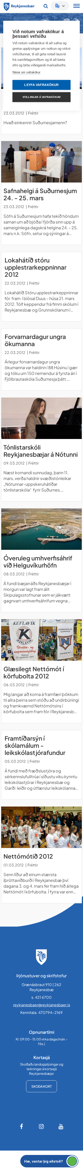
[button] (49, 1161)
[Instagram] (41, 1126)
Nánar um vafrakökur (26, 72)
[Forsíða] (19, 6)
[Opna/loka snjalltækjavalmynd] (76, 6)
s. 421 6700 (41, 997)
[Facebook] (22, 1126)
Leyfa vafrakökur (41, 85)
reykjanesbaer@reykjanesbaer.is (41, 1004)
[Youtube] (61, 1126)
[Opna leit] (46, 6)
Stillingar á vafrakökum (42, 97)
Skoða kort (41, 1086)
